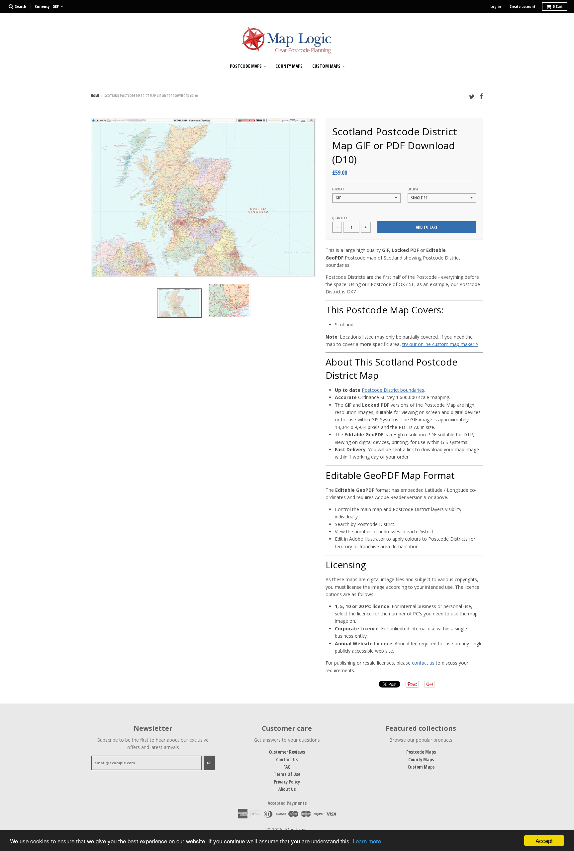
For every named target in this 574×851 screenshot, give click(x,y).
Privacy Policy (287, 782)
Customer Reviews (287, 752)
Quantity (339, 218)
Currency (42, 6)
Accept (544, 840)
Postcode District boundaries (393, 390)
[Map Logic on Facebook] (481, 96)
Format (338, 189)
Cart (558, 6)
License (413, 189)
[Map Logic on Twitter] (472, 96)
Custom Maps (326, 66)
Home (95, 95)
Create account (522, 6)
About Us (287, 789)
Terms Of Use (287, 774)
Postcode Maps (246, 66)
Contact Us (287, 759)
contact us (423, 663)
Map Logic (296, 829)
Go (209, 762)
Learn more (367, 841)
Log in (495, 6)
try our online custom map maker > (440, 344)
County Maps (289, 66)
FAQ (287, 767)
